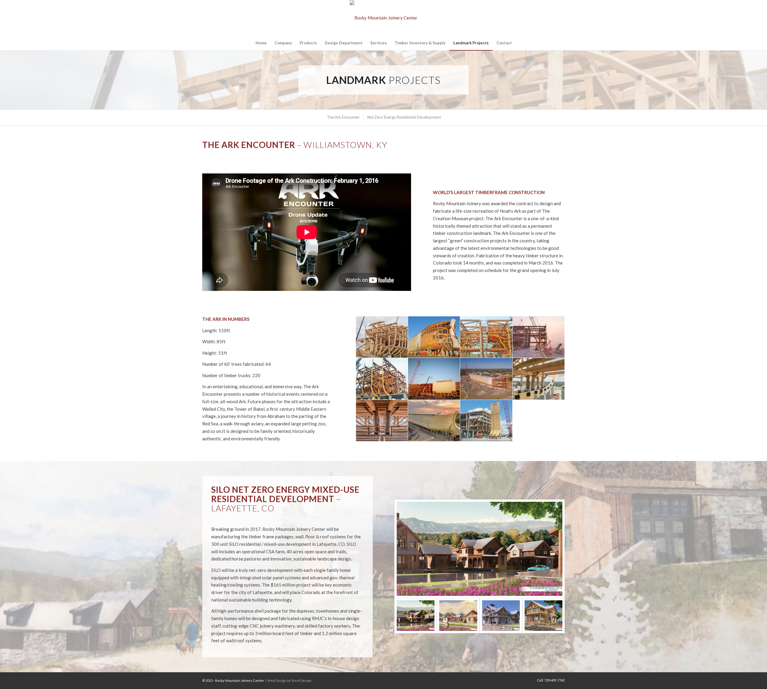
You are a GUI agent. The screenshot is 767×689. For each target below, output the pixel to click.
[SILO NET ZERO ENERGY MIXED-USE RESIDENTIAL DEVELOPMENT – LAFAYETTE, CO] (479, 548)
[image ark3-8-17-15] (486, 421)
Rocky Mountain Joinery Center (239, 680)
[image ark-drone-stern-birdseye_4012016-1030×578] (486, 379)
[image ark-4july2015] (486, 337)
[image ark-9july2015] (382, 379)
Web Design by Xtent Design (290, 680)
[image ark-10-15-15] (434, 379)
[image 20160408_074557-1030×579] (434, 337)
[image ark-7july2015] (539, 337)
